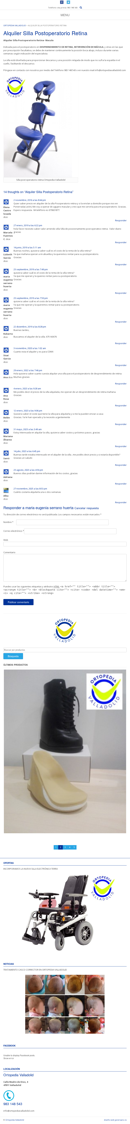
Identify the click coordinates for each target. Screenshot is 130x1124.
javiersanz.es (121, 1120)
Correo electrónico (13, 530)
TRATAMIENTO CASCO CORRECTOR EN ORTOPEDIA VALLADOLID (35, 969)
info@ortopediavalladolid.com (18, 1110)
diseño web (109, 1120)
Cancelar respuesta (86, 508)
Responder (121, 220)
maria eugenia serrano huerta (49, 507)
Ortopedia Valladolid (14, 25)
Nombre (8, 522)
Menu (65, 15)
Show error (8, 1058)
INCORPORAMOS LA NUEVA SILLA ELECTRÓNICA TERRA (30, 868)
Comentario (9, 552)
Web (5, 539)
